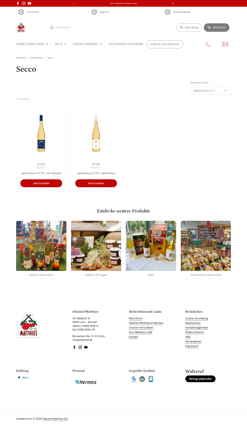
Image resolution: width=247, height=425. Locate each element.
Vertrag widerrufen (200, 379)
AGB (187, 337)
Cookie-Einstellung (196, 318)
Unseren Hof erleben (141, 327)
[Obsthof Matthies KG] (21, 28)
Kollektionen (36, 57)
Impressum (192, 346)
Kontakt (133, 337)
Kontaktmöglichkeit (196, 327)
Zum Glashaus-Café (140, 332)
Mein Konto (192, 27)
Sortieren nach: (199, 82)
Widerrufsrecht (194, 332)
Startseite (21, 57)
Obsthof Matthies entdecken (146, 323)
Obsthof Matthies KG (55, 418)
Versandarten (193, 341)
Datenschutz (192, 323)
